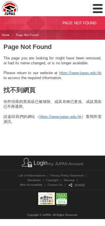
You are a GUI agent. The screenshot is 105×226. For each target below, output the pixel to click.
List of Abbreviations (32, 175)
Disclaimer (34, 180)
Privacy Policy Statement (67, 175)
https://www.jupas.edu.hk (80, 73)
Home (6, 35)
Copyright (52, 180)
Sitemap (69, 180)
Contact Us (55, 184)
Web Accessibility (31, 184)
